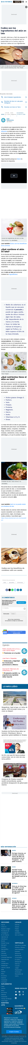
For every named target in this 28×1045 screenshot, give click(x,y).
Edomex (17, 924)
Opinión (5, 645)
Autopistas (4, 979)
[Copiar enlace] (18, 590)
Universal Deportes (6, 957)
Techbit (3, 971)
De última (4, 975)
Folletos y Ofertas (20, 947)
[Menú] (26, 2)
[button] (17, 2)
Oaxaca (17, 926)
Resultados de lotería (19, 975)
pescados (11, 582)
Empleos (17, 951)
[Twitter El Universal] (23, 992)
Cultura (3, 961)
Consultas (4, 981)
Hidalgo (17, 930)
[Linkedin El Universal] (15, 998)
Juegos (17, 967)
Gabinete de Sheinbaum (4, 938)
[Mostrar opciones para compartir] (26, 7)
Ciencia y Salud (5, 967)
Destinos (3, 977)
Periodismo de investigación (5, 931)
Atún (5, 582)
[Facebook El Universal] (19, 992)
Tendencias (4, 965)
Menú (2, 114)
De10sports (18, 961)
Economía (4, 955)
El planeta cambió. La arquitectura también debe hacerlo (11, 675)
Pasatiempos (18, 969)
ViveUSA (17, 965)
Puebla (17, 928)
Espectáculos (5, 959)
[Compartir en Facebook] (7, 590)
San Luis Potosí (19, 935)
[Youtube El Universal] (16, 995)
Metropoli (4, 945)
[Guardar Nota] (21, 590)
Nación (3, 924)
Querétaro (17, 932)
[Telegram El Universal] (15, 992)
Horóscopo (18, 972)
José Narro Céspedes (9, 658)
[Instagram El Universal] (20, 995)
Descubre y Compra (20, 945)
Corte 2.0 (3, 926)
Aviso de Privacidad (15, 1027)
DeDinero (17, 963)
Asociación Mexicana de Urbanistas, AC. (10, 669)
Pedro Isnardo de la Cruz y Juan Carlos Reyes (11, 649)
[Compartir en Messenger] (15, 590)
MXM (2, 969)
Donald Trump (5, 943)
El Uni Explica (5, 935)
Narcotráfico (4, 949)
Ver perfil (9, 121)
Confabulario (4, 963)
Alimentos (20, 582)
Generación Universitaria (18, 956)
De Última (4, 992)
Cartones (3, 953)
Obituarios (18, 953)
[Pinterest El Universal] (23, 995)
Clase (2, 986)
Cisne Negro (4, 1000)
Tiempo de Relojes (6, 998)
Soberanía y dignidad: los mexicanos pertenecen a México (11, 663)
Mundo (3, 941)
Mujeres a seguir (5, 928)
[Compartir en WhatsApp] (12, 590)
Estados (3, 947)
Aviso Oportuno (19, 949)
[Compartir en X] (9, 590)
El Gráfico (17, 959)
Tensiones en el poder (12, 653)
